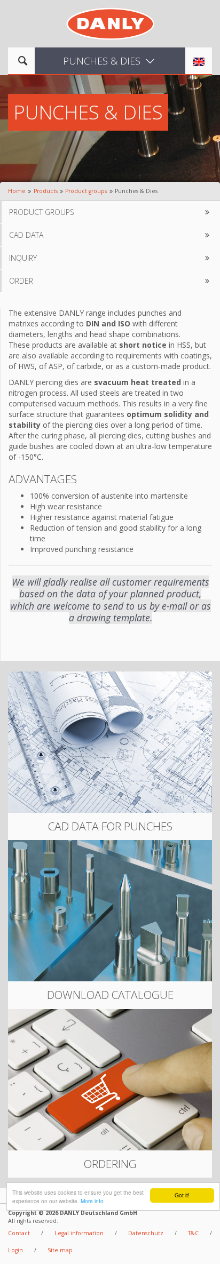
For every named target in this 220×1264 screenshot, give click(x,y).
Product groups (86, 191)
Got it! (182, 1195)
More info (92, 1201)
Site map (60, 1250)
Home (17, 191)
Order (21, 281)
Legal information (79, 1233)
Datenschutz (145, 1233)
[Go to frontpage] (110, 23)
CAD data (26, 235)
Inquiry (23, 258)
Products (46, 191)
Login (15, 1250)
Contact (19, 1233)
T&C (193, 1233)
